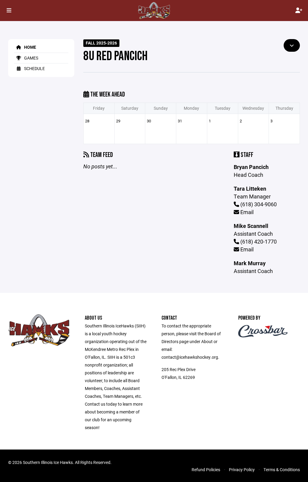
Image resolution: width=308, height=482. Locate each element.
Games (30, 58)
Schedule (34, 68)
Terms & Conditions (281, 469)
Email (246, 212)
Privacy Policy (242, 469)
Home (29, 47)
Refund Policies (206, 469)
